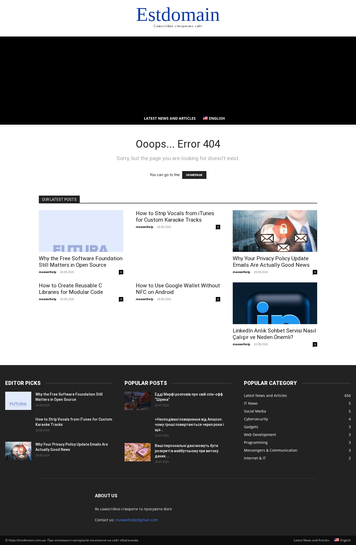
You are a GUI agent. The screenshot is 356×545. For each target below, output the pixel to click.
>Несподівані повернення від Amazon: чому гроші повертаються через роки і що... (189, 424)
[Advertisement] (178, 73)
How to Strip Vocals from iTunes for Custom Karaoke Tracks (175, 216)
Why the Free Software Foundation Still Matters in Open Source (80, 261)
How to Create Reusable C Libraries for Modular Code (71, 288)
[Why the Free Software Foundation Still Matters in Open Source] (81, 231)
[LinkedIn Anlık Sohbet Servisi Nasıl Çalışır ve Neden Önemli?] (275, 303)
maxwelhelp (47, 272)
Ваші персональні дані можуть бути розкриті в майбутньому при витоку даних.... (186, 451)
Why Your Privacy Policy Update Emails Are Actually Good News (271, 261)
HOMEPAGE (194, 175)
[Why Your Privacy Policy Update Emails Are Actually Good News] (275, 231)
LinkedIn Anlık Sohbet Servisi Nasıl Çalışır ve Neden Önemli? (274, 334)
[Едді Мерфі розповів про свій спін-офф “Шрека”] (138, 401)
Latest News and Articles (170, 118)
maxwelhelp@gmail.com (136, 519)
